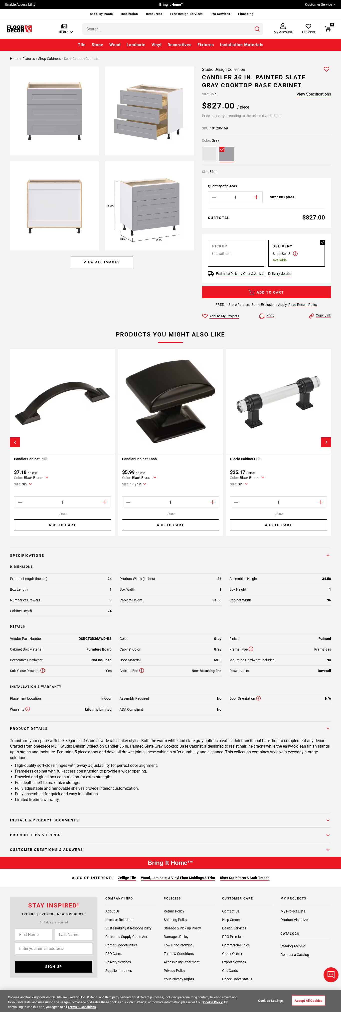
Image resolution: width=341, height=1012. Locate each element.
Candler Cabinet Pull (30, 459)
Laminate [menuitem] (136, 44)
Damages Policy (176, 937)
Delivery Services (118, 962)
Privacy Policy (174, 971)
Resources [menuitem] (154, 14)
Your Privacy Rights (179, 979)
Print (270, 315)
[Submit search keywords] (257, 29)
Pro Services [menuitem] (220, 14)
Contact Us (230, 911)
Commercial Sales (236, 945)
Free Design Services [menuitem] (186, 14)
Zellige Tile (127, 878)
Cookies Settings (270, 1000)
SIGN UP (53, 967)
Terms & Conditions (179, 954)
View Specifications (314, 94)
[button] (64, 29)
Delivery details (279, 274)
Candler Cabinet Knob (139, 459)
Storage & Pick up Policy (182, 928)
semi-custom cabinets (81, 59)
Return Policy (174, 911)
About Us (112, 911)
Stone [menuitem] (97, 44)
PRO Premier (232, 937)
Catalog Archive (293, 946)
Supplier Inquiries (118, 971)
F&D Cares (113, 954)
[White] (209, 154)
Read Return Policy (303, 305)
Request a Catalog (295, 955)
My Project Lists (293, 911)
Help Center (231, 920)
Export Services (234, 962)
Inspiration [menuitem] (129, 14)
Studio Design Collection (223, 69)
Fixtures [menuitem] (205, 44)
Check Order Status (237, 979)
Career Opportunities (121, 945)
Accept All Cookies (308, 1000)
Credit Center (232, 954)
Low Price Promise (178, 945)
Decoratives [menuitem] (179, 44)
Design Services (234, 928)
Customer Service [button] (318, 4)
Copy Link (323, 315)
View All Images (102, 262)
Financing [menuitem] (246, 14)
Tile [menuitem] (82, 44)
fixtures (29, 59)
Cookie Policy (213, 1002)
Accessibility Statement (182, 962)
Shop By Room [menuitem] (101, 14)
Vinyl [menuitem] (157, 44)
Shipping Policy (175, 920)
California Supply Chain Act (126, 937)
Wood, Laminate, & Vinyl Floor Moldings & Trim (178, 878)
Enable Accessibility (20, 4)
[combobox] (172, 29)
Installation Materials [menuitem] (241, 44)
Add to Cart (270, 292)
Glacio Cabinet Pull (245, 459)
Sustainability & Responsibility (128, 928)
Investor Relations (119, 920)
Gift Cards (230, 971)
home (15, 59)
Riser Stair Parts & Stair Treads (244, 878)
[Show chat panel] (331, 974)
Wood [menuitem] (115, 44)
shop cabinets (49, 59)
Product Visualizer (295, 920)
